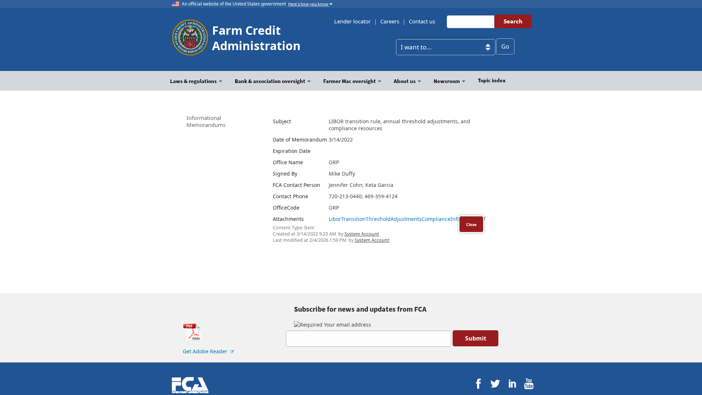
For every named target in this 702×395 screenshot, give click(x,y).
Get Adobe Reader (206, 351)
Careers (389, 21)
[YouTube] (529, 384)
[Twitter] (495, 384)
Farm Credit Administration (256, 37)
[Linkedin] (512, 384)
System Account (361, 234)
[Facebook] (478, 384)
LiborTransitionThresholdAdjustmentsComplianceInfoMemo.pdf (407, 218)
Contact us (422, 21)
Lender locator (352, 21)
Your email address (346, 324)
